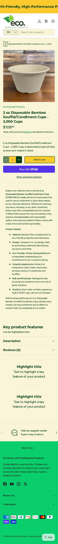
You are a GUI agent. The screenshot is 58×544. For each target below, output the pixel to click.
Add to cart (39, 159)
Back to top (27, 448)
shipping (27, 132)
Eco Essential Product (19, 536)
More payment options (29, 177)
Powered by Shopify (37, 536)
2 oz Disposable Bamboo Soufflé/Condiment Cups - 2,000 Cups (27, 45)
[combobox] (29, 32)
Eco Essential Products (14, 107)
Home (5, 42)
